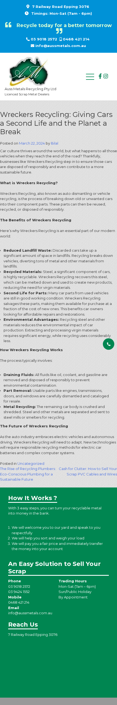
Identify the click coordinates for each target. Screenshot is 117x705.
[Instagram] (105, 76)
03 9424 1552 (19, 591)
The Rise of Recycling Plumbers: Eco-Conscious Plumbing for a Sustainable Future (28, 473)
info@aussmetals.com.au (60, 45)
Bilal (54, 143)
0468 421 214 (76, 39)
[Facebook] (100, 76)
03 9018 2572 (44, 39)
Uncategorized (30, 463)
